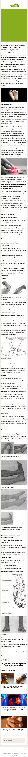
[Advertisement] (14, 24)
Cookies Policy (14, 755)
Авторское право (21, 751)
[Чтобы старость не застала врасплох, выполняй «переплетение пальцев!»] (14, 722)
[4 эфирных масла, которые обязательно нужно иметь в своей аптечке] (14, 678)
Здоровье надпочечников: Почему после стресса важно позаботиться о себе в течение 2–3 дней (13, 709)
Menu (3, 40)
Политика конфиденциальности (9, 751)
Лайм (10, 750)
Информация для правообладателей (10, 753)
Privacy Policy (23, 753)
